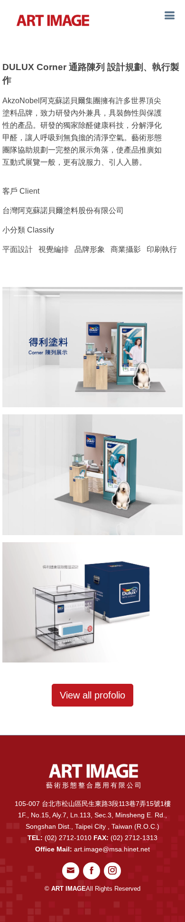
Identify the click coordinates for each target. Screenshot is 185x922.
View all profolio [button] (92, 695)
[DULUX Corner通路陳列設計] (92, 346)
